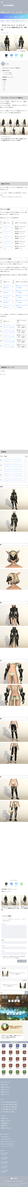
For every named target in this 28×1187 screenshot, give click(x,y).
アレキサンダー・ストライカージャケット (14, 466)
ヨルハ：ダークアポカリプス (7, 1143)
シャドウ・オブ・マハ (6, 1139)
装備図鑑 (3, 12)
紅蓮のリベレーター (5, 1089)
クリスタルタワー (5, 1136)
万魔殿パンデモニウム (6, 1128)
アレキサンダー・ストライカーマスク (13, 461)
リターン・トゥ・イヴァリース (8, 1141)
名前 (2, 940)
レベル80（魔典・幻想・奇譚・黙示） (9, 1109)
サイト (3, 951)
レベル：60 (3, 1158)
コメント (4, 924)
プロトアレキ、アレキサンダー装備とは (11, 68)
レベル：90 (3, 1172)
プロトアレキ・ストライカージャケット (13, 464)
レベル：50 (3, 1154)
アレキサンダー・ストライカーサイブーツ (14, 480)
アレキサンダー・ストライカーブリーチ (13, 476)
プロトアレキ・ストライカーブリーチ (13, 474)
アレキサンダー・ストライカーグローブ (13, 471)
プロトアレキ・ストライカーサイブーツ (13, 479)
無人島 (7, 12)
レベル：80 (3, 1167)
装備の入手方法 (5, 70)
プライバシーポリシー (18, 1181)
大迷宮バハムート (5, 1118)
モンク (7, 891)
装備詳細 (4, 79)
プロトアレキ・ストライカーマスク (12, 459)
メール (3, 945)
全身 (5, 81)
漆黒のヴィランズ (5, 1091)
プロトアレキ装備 (7, 72)
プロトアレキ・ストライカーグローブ (13, 469)
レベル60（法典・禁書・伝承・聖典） (9, 1104)
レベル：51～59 (4, 1157)
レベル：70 (3, 1163)
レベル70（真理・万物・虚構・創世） (9, 1106)
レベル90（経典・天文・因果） (8, 1111)
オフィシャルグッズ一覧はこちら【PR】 (14, 17)
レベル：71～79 (4, 1166)
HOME (14, 1178)
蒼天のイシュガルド (5, 1087)
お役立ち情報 (19, 12)
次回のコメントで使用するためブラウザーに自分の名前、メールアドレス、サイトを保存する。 (14, 957)
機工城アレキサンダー (12, 889)
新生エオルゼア (4, 1084)
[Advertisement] (19, 5)
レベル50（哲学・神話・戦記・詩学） (9, 1102)
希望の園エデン (4, 1125)
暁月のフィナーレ (5, 1094)
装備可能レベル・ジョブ (7, 77)
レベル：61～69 (4, 1161)
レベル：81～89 (4, 1170)
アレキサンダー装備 (8, 74)
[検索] (26, 992)
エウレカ (13, 12)
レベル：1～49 (4, 1153)
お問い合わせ (8, 1181)
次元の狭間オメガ (5, 1123)
